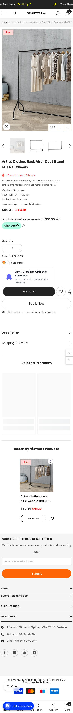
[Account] (58, 13)
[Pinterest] (24, 653)
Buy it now (36, 303)
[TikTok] (34, 653)
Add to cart (28, 291)
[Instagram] (14, 653)
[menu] (4, 13)
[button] (60, 127)
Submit (36, 574)
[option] (36, 80)
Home (5, 22)
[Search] (15, 13)
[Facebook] (4, 653)
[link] (61, 291)
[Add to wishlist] (50, 518)
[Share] (68, 291)
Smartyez (19, 190)
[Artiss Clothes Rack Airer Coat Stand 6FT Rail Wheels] (36, 475)
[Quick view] (50, 461)
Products (17, 22)
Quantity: (8, 241)
